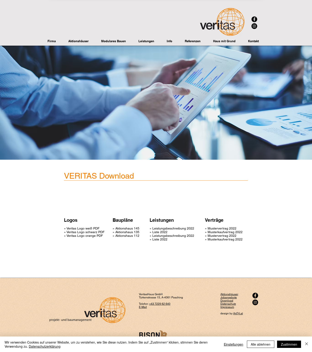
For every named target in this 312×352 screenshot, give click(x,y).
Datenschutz (228, 303)
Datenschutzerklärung (45, 346)
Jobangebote (228, 297)
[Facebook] (254, 19)
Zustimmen (289, 344)
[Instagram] (254, 26)
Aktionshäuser (229, 294)
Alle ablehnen (260, 344)
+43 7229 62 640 (159, 303)
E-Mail (143, 307)
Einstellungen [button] (233, 344)
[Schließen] (306, 344)
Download (226, 300)
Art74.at (238, 313)
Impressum (227, 307)
